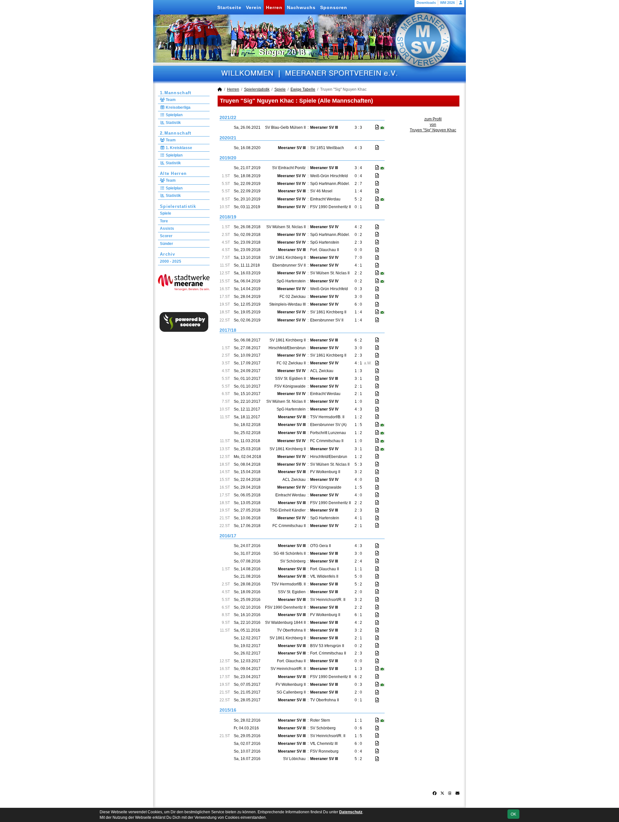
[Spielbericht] (377, 127)
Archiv (167, 254)
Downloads (426, 3)
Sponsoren (333, 7)
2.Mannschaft (176, 133)
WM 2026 (447, 3)
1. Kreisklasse (178, 148)
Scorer (166, 236)
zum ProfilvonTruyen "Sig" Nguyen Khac (433, 124)
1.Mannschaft (176, 92)
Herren (274, 7)
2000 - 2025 (170, 261)
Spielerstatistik (178, 206)
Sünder (166, 243)
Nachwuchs (301, 7)
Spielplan (173, 115)
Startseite (229, 7)
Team (170, 99)
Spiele (165, 213)
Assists (167, 228)
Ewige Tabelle (302, 89)
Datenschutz (350, 812)
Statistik (173, 122)
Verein (253, 7)
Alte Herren (173, 173)
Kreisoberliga (178, 107)
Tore (164, 221)
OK (513, 814)
